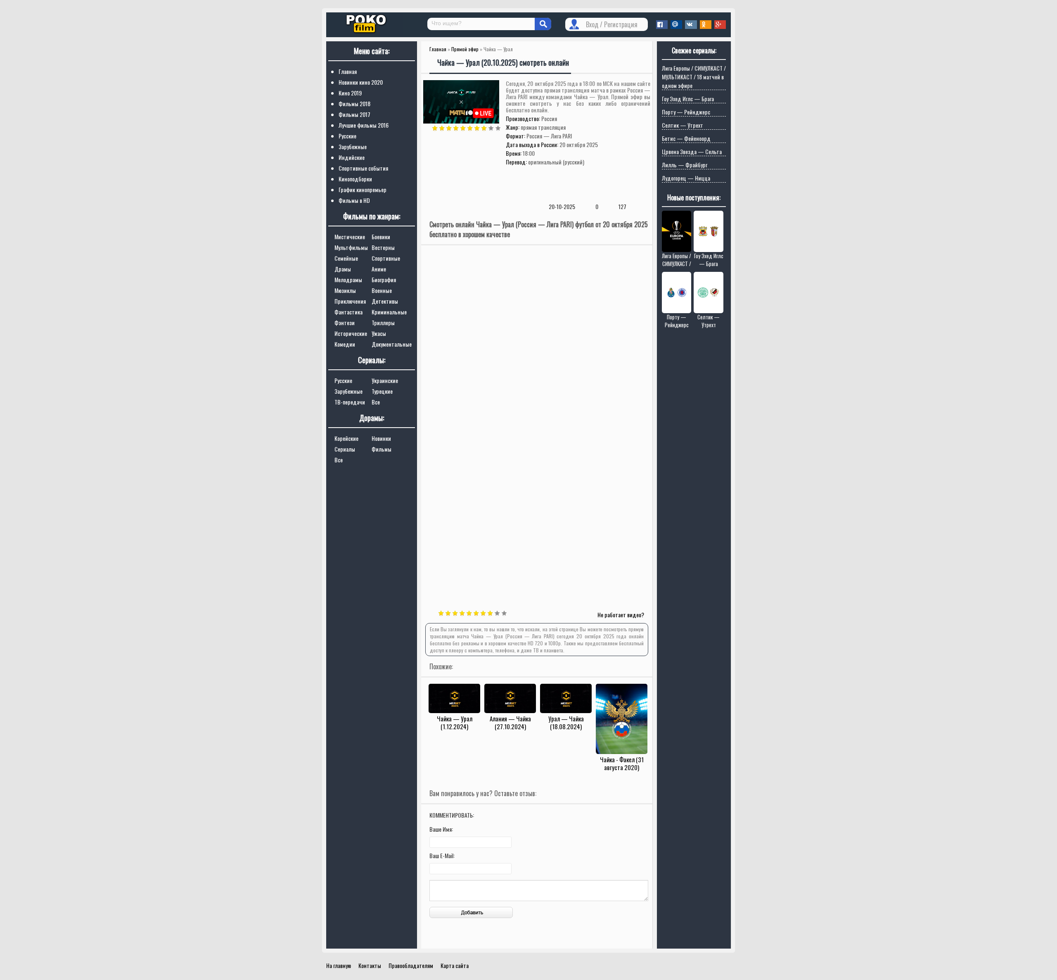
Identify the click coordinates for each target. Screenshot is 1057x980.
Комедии (344, 344)
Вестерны (383, 247)
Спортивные (386, 258)
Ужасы (379, 333)
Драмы (342, 268)
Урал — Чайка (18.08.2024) (566, 722)
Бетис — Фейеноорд (686, 138)
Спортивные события (363, 168)
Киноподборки (355, 178)
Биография (384, 279)
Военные (382, 290)
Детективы (385, 301)
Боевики (381, 236)
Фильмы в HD (354, 200)
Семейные (346, 258)
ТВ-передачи (349, 401)
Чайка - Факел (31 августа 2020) (622, 763)
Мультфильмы (351, 247)
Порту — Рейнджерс (686, 111)
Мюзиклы (345, 290)
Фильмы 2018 (354, 103)
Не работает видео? (620, 614)
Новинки (381, 438)
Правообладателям (411, 965)
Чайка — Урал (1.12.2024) (454, 722)
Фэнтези (344, 322)
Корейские (346, 438)
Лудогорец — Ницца (686, 178)
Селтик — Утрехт (682, 125)
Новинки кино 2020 (361, 82)
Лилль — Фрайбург (684, 164)
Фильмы (381, 449)
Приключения (350, 301)
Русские (347, 135)
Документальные (392, 344)
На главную (338, 965)
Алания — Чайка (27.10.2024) (510, 722)
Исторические (350, 333)
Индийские (352, 157)
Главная (348, 71)
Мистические (349, 236)
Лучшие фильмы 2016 (364, 125)
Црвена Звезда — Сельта (692, 151)
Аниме (379, 268)
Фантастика (348, 311)
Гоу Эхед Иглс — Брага (688, 98)
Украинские (385, 380)
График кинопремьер (362, 189)
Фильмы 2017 (354, 114)
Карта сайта (455, 965)
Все (376, 401)
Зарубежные (353, 146)
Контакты (369, 965)
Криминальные (389, 311)
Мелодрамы (348, 279)
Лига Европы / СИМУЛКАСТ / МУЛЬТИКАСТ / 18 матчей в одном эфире (694, 77)
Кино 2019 (350, 92)
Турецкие (382, 391)
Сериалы (344, 449)
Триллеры (383, 322)
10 (498, 128)
